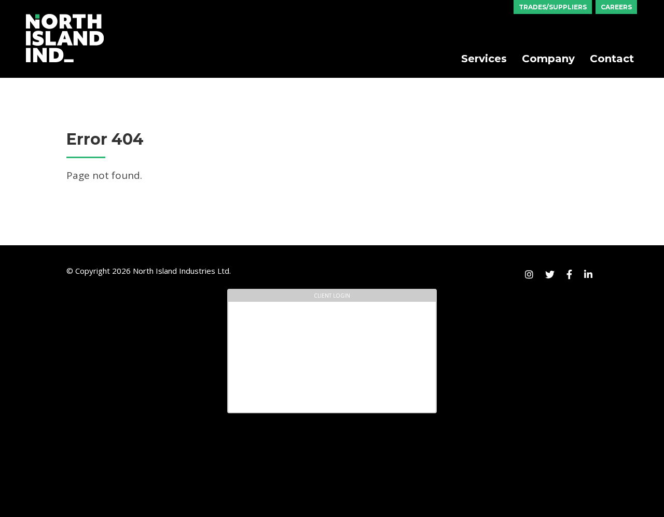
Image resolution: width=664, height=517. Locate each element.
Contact (612, 58)
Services (484, 58)
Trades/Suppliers (553, 7)
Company (548, 58)
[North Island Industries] (65, 17)
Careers (616, 7)
